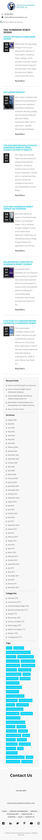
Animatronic (11, 657)
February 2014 (13, 537)
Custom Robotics (12, 692)
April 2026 (11, 435)
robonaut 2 (21, 727)
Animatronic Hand (13, 665)
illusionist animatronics (16, 610)
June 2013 (11, 545)
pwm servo (10, 727)
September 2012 (13, 564)
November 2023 (13, 459)
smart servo (11, 748)
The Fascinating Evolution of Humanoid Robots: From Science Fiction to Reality (20, 147)
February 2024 (13, 447)
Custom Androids (12, 683)
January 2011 (12, 583)
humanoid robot (22, 705)
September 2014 (13, 525)
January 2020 (12, 482)
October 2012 (12, 560)
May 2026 (11, 432)
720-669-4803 (8, 14)
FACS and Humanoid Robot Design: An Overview (18, 207)
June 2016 (11, 517)
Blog (20, 817)
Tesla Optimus (11, 753)
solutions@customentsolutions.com (21, 803)
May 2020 (11, 467)
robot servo (11, 740)
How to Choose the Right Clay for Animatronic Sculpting (19, 390)
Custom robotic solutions (15, 696)
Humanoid (10, 705)
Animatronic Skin (24, 670)
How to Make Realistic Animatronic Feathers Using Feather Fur (20, 397)
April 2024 (11, 443)
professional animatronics (15, 722)
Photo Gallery (13, 814)
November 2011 (13, 576)
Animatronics (12, 602)
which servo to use (13, 762)
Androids (11, 598)
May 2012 (11, 572)
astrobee (27, 674)
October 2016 (12, 513)
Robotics (11, 633)
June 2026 (11, 428)
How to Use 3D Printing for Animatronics (22, 385)
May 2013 (11, 548)
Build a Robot (25, 679)
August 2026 (12, 420)
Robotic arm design (14, 629)
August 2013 (12, 541)
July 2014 (11, 533)
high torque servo (25, 700)
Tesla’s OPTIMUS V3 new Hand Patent (19, 37)
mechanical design (13, 718)
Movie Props (12, 618)
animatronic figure (28, 661)
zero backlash (27, 762)
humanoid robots (12, 713)
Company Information (18, 811)
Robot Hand (23, 731)
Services (34, 811)
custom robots (11, 700)
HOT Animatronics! (14, 92)
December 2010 (13, 587)
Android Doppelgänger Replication (18, 652)
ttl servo (29, 757)
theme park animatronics (15, 757)
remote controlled (14, 621)
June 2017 (11, 509)
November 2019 (13, 490)
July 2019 (11, 506)
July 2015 (11, 521)
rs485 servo (22, 740)
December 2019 (13, 486)
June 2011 (11, 580)
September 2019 (13, 498)
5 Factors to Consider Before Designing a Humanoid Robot (20, 322)
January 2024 (12, 451)
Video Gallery (26, 814)
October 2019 (12, 494)
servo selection (25, 744)
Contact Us (29, 817)
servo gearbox (11, 744)
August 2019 (12, 502)
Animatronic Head (28, 665)
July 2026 (11, 424)
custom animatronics (14, 687)
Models (10, 614)
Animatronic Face (12, 661)
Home (4, 811)
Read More (20, 81)
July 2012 (11, 568)
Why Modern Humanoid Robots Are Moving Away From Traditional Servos (21, 403)
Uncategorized (13, 637)
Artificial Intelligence (13, 674)
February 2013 (13, 556)
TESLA (20, 748)
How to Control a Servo (16, 409)
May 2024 (11, 439)
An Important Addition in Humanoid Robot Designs (18, 263)
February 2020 (13, 478)
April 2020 (11, 470)
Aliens (9, 648)
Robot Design (12, 625)
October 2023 (12, 463)
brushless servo (12, 679)
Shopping (12, 817)
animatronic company (25, 657)
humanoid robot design (14, 709)
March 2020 (12, 474)
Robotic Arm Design (13, 735)
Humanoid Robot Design (16, 606)
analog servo (18, 648)
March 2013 (12, 552)
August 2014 (12, 529)
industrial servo (27, 713)
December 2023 (13, 455)
